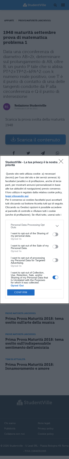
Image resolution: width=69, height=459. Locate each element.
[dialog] (34, 230)
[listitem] (34, 226)
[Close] (62, 162)
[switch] (55, 234)
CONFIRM (20, 292)
